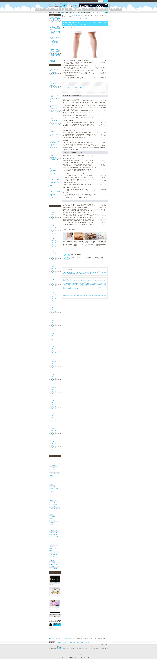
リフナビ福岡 (87, 642)
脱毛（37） (52, 458)
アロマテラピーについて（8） (54, 80)
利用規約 (97, 651)
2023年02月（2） (53, 290)
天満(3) (99, 282)
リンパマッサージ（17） (54, 522)
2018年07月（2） (53, 378)
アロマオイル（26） (53, 506)
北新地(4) (68, 280)
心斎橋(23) (73, 282)
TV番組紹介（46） (53, 477)
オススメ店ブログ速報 (87, 646)
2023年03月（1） (53, 287)
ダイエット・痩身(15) (75, 272)
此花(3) (88, 287)
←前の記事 (83, 18)
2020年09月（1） (53, 341)
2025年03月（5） (53, 244)
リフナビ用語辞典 (104, 646)
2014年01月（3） (53, 447)
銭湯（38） (52, 475)
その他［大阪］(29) (93, 287)
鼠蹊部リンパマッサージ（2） (54, 558)
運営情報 (88, 651)
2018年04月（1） (53, 385)
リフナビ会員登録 (76, 651)
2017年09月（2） (53, 400)
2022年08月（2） (53, 298)
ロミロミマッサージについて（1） (55, 145)
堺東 (70, 12)
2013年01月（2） (53, 449)
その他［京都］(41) (75, 288)
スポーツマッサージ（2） (54, 544)
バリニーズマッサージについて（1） (55, 192)
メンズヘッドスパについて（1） (55, 135)
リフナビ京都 (70, 642)
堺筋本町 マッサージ (69, 296)
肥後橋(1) (89, 280)
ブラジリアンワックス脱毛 (77, 296)
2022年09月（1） (53, 296)
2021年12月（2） (53, 311)
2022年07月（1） (53, 300)
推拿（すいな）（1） (53, 532)
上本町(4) (74, 283)
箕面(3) (83, 285)
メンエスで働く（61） (54, 120)
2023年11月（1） (53, 279)
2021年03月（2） (53, 331)
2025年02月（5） (53, 246)
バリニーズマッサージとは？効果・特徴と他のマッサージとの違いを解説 (55, 41)
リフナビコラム (98, 646)
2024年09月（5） (53, 257)
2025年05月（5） (53, 240)
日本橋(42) (88, 282)
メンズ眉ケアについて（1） (54, 132)
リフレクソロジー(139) (92, 272)
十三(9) (104, 283)
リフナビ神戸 (64, 642)
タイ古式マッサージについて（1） (55, 138)
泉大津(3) (73, 285)
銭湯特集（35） (53, 85)
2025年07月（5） (53, 236)
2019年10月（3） (53, 356)
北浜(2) (86, 280)
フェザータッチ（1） (53, 556)
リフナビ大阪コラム (79, 12)
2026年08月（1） (53, 207)
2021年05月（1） (53, 326)
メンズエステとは (66, 648)
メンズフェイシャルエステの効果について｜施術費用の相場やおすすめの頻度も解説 (55, 51)
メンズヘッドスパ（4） (54, 526)
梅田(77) (64, 280)
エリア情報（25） (53, 491)
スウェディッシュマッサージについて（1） (55, 141)
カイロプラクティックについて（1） (55, 115)
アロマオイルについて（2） (54, 109)
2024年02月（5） (53, 272)
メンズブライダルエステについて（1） (55, 112)
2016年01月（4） (53, 443)
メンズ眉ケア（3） (53, 524)
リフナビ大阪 (59, 642)
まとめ (66, 91)
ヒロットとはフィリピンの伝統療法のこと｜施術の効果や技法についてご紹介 (55, 46)
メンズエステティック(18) (95, 270)
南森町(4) (102, 282)
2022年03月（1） (53, 309)
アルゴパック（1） (53, 542)
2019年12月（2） (53, 352)
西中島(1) (65, 284)
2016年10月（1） (53, 423)
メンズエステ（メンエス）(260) (76, 270)
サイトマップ (93, 651)
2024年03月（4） (53, 270)
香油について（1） (53, 173)
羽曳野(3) (79, 287)
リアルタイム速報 (66, 646)
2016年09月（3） (53, 426)
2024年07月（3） (53, 261)
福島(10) (72, 280)
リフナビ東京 (82, 642)
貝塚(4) (98, 284)
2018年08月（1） (53, 376)
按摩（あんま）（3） (53, 534)
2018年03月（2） (53, 387)
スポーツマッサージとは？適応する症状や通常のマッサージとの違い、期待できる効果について (55, 27)
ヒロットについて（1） (54, 159)
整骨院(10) (73, 273)
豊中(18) (77, 285)
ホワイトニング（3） (53, 493)
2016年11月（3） (53, 421)
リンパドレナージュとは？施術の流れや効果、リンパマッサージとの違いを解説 (55, 22)
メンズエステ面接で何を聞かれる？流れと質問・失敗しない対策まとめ (55, 55)
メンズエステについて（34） (54, 92)
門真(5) (73, 287)
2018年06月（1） (53, 380)
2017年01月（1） (53, 417)
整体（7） (52, 514)
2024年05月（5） (53, 266)
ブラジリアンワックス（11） (54, 489)
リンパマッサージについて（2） (55, 128)
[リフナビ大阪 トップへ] (57, 5)
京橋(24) (77, 283)
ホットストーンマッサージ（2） (54, 537)
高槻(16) (95, 285)
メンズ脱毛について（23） (55, 87)
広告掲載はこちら (98, 648)
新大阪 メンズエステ (86, 296)
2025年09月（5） (53, 231)
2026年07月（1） (53, 210)
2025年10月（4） (53, 229)
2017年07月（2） (53, 404)
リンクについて (87, 648)
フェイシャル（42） (53, 486)
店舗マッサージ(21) (66, 270)
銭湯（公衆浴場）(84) (89, 273)
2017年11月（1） (53, 395)
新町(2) (70, 282)
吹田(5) (80, 285)
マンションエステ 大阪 (88, 295)
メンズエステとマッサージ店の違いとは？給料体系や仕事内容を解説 (55, 60)
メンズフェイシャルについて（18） (55, 96)
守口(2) (76, 287)
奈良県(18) (99, 287)
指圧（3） (52, 546)
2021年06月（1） (53, 324)
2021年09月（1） (53, 318)
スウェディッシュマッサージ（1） (54, 528)
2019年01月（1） (53, 367)
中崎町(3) (82, 280)
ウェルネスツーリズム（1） (55, 548)
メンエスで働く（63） (54, 516)
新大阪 (63, 12)
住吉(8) (96, 283)
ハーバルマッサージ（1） (54, 564)
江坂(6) (80, 284)
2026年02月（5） (53, 220)
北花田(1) (65, 285)
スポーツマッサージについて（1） (55, 165)
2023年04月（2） (53, 285)
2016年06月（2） (53, 432)
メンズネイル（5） (53, 502)
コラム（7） (52, 67)
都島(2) (81, 283)
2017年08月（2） (53, 402)
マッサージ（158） (53, 471)
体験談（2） (52, 461)
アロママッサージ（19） (54, 552)
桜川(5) (92, 282)
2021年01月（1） (53, 335)
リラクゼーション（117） (54, 473)
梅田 (73, 12)
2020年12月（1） (53, 337)
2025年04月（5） (53, 242)
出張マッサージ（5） (53, 500)
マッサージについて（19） (55, 83)
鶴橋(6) (70, 283)
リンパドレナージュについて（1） (55, 198)
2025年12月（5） (53, 225)
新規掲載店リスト (72, 646)
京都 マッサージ (73, 295)
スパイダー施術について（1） (54, 201)
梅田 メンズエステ (80, 295)
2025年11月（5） (53, 227)
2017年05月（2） (53, 408)
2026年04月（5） (53, 216)
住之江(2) (92, 283)
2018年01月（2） (53, 391)
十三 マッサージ (93, 296)
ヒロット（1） (52, 540)
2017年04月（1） (53, 411)
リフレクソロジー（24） (54, 467)
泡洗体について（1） (54, 189)
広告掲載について (69, 651)
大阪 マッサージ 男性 (66, 295)
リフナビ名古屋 (76, 642)
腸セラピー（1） (53, 538)
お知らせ (64, 651)
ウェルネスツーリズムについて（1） (55, 171)
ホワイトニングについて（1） (54, 99)
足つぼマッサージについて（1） (55, 125)
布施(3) (99, 285)
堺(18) (83, 284)
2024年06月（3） (53, 264)
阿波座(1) (101, 280)
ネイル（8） (52, 459)
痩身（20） (52, 484)
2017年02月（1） (53, 415)
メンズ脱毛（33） (53, 510)
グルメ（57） (52, 480)
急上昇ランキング (72, 648)
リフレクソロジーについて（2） (55, 77)
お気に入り (88, 12)
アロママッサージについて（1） (55, 176)
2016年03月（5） (53, 439)
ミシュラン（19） (53, 482)
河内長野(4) (84, 287)
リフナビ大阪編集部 (77, 254)
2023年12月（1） (53, 277)
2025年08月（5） (53, 233)
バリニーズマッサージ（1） (55, 562)
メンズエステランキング (80, 648)
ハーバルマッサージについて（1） (55, 195)
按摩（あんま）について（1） (54, 151)
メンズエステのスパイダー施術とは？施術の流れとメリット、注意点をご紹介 (55, 18)
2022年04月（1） (53, 307)
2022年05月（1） (53, 305)
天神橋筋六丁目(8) (77, 280)
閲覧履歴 (84, 12)
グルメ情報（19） (53, 72)
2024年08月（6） (53, 259)
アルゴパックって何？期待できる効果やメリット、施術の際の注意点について (55, 32)
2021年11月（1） (53, 313)
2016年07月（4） (53, 430)
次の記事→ (87, 18)
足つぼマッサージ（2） (54, 520)
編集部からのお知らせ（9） (54, 70)
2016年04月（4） (53, 436)
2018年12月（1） (53, 369)
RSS (51, 628)
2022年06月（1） (53, 302)
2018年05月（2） (53, 382)
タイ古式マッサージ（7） (54, 498)
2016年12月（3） (53, 419)
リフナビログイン (83, 651)
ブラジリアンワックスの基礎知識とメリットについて (74, 87)
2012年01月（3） (53, 452)
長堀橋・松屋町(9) (79, 282)
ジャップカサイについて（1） (54, 180)
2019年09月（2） (53, 359)
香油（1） (52, 550)
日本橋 (67, 12)
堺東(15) (86, 284)
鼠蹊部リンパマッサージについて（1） (55, 186)
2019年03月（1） (53, 365)
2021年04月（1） (53, 328)
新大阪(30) (70, 284)
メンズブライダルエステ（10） (54, 509)
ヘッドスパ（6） (53, 494)
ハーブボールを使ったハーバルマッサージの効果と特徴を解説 (55, 37)
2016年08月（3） (53, 428)
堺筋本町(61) (97, 280)
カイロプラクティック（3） (55, 512)
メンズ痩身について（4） (54, 89)
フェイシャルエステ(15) (67, 272)
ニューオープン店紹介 (79, 646)
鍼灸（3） (52, 518)
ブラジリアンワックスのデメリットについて (73, 89)
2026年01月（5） (53, 223)
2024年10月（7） (53, 255)
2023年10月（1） (53, 281)
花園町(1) (88, 283)
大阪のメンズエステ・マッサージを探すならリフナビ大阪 (79, 657)
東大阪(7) (102, 285)
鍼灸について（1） (53, 122)
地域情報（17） (53, 74)
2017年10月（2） (53, 397)
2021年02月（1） (53, 333)
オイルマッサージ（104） (54, 463)
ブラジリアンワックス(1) (86, 270)
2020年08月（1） (53, 344)
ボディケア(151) (100, 272)
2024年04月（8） (53, 268)
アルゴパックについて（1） (54, 162)
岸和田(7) (94, 284)
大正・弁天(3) (100, 283)
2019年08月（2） (53, 361)
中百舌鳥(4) (91, 284)
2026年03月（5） (53, 218)
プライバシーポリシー (103, 651)
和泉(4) (104, 284)
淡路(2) (77, 284)
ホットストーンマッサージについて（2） (55, 155)
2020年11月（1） (53, 339)
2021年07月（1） (53, 322)
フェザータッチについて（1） (54, 183)
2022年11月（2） (53, 292)
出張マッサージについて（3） (54, 102)
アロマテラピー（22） (54, 504)
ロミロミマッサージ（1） (54, 530)
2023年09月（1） (53, 283)
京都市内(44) (69, 288)
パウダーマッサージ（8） (54, 496)
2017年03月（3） (53, 413)
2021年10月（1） (53, 315)
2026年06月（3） (53, 212)
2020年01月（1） (53, 350)
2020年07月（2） (53, 346)
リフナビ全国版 (52, 642)
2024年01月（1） (53, 274)
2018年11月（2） (53, 372)
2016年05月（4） (53, 434)
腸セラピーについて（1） (54, 157)
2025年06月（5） (53, 238)
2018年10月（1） (53, 374)
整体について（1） (53, 118)
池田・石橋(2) (87, 285)
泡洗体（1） (52, 560)
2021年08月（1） (53, 320)
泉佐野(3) (69, 285)
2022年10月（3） (53, 294)
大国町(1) (95, 282)
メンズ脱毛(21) (102, 270)
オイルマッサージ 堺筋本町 (96, 295)
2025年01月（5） (53, 249)
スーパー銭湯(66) (82, 273)
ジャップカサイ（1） (53, 554)
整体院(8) (69, 273)
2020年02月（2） (53, 348)
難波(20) (84, 282)
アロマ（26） (52, 469)
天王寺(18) (85, 283)
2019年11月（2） (53, 354)
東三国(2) (73, 284)
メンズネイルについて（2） (54, 105)
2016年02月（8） (53, 441)
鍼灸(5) (77, 273)
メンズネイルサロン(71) (84, 272)
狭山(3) (101, 284)
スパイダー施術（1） (53, 568)
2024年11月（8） (53, 253)
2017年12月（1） (53, 393)
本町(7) (93, 280)
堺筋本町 (59, 12)
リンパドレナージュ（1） (54, 566)
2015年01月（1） (53, 445)
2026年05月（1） (53, 214)
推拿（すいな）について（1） (54, 148)
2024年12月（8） (53, 251)
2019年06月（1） (53, 363)
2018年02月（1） (53, 389)
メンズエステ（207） (54, 465)
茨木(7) (92, 285)
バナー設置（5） (53, 478)
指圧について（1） (53, 168)
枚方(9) (66, 287)
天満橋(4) (67, 283)
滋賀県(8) (103, 287)
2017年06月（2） (53, 406)
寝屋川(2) (69, 287)
